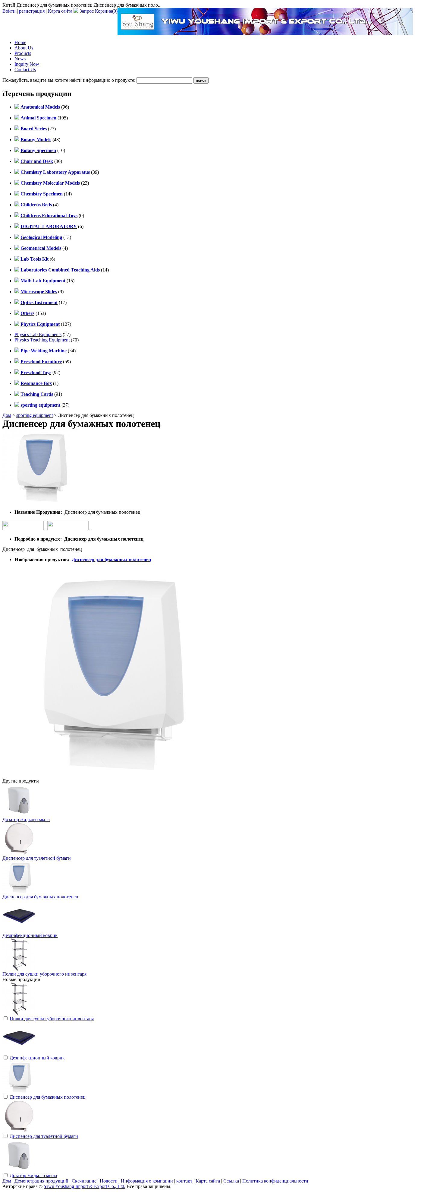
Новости (109, 1180)
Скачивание (84, 1180)
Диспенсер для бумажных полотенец (111, 559)
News (20, 58)
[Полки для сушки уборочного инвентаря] (19, 1013)
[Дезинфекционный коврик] (19, 1053)
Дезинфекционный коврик (30, 935)
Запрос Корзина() (99, 11)
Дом (6, 415)
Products (22, 53)
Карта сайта (60, 11)
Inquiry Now (26, 64)
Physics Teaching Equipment (42, 339)
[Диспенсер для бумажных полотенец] (19, 1092)
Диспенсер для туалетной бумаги (36, 858)
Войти (9, 11)
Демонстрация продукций (41, 1180)
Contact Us (25, 69)
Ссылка (231, 1180)
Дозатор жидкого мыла (26, 819)
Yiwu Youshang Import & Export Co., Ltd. (84, 1186)
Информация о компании (147, 1180)
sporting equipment (34, 415)
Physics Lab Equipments (37, 334)
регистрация (32, 11)
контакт (184, 1180)
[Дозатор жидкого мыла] (19, 1170)
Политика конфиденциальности (275, 1180)
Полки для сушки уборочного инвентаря (44, 973)
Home (20, 42)
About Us (23, 47)
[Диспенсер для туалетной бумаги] (19, 1131)
